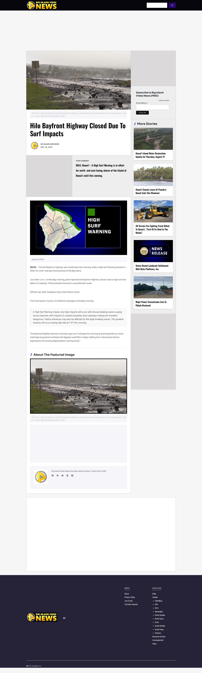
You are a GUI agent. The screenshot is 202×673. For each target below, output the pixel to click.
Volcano (158, 633)
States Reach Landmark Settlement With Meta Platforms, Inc (152, 267)
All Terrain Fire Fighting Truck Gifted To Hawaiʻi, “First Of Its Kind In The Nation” (152, 229)
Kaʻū (156, 608)
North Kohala (160, 615)
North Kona (159, 619)
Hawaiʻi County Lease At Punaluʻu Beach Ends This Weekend (151, 191)
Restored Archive (158, 637)
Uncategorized (157, 640)
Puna (157, 622)
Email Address (142, 103)
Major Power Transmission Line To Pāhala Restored (151, 303)
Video (154, 644)
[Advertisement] (101, 30)
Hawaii (154, 597)
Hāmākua (158, 601)
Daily (154, 594)
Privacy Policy (129, 597)
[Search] (172, 5)
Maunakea (159, 612)
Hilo (156, 604)
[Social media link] (53, 475)
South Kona (159, 629)
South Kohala (160, 626)
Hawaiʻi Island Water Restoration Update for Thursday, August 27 (151, 155)
